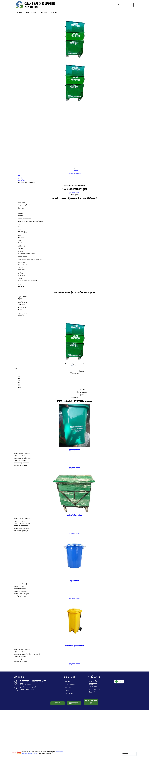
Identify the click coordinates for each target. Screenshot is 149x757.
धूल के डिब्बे (21, 180)
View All (91, 692)
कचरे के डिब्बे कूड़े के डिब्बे (74, 515)
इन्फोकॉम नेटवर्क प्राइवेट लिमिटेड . (30, 754)
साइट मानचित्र (69, 693)
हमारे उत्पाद (43, 13)
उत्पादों (20, 178)
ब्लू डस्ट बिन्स (74, 581)
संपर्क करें (54, 13)
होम (19, 176)
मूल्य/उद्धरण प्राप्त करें (74, 193)
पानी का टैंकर (93, 681)
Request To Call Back (74, 173)
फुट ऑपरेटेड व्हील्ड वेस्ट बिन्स (74, 646)
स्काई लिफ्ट (93, 684)
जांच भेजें (75, 171)
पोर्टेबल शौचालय (94, 690)
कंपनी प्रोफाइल (31, 13)
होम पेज (19, 13)
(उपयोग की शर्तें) (59, 752)
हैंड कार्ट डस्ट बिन (74, 450)
